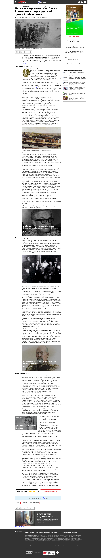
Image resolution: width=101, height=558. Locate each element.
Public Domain (38, 48)
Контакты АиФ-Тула (29, 532)
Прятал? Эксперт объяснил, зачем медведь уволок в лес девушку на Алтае (77, 93)
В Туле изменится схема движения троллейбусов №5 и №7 (74, 58)
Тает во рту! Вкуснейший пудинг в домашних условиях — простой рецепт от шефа (77, 98)
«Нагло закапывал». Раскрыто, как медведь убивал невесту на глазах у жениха (77, 78)
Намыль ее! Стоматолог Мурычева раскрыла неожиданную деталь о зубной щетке (77, 83)
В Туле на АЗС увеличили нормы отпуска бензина (74, 40)
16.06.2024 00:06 (18, 6)
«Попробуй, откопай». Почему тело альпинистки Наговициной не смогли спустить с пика (77, 88)
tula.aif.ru (24, 63)
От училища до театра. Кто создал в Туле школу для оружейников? (39, 362)
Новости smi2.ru (20, 526)
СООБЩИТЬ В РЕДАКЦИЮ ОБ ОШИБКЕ (69, 532)
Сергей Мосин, (32, 87)
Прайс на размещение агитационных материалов (47, 532)
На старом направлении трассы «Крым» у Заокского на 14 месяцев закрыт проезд (74, 53)
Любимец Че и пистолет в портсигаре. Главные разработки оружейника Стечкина (40, 227)
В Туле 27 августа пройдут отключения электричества (74, 64)
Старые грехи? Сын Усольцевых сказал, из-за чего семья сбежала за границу (77, 73)
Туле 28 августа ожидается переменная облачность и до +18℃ (74, 46)
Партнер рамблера (37, 552)
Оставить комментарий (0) (50, 491)
